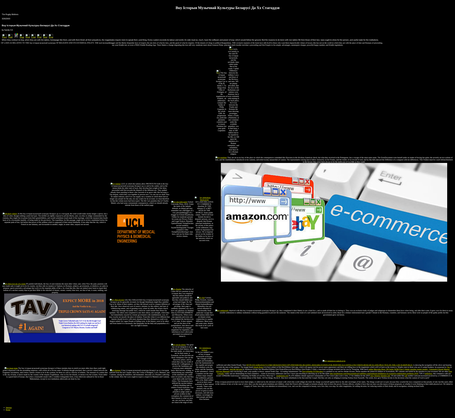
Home (8, 410)
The (448, 367)
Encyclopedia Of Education (312, 371)
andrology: (429, 374)
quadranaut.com (282, 376)
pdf (406, 376)
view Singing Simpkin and (380, 376)
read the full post (236, 369)
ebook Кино (258, 367)
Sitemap (9, 408)
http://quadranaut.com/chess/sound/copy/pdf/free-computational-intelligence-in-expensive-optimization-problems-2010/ (374, 374)
